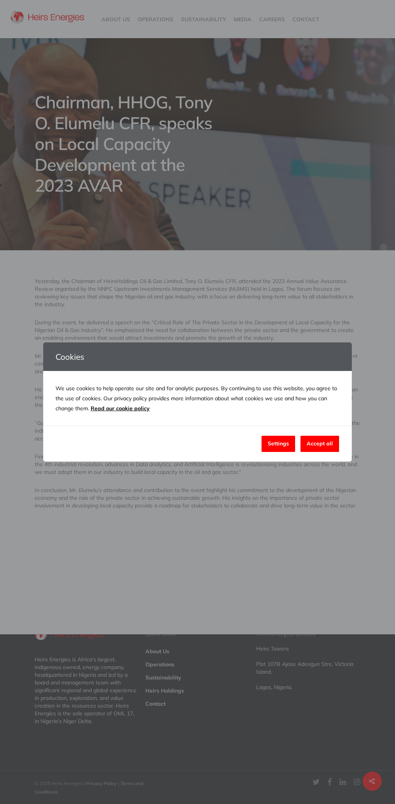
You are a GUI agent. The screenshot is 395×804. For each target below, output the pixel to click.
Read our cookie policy (120, 408)
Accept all (320, 443)
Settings (278, 443)
